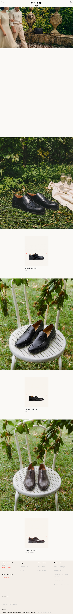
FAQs (22, 571)
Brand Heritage (59, 567)
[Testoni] (36, 3)
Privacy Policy (59, 571)
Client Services (42, 563)
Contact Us (24, 567)
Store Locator (41, 571)
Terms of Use (58, 581)
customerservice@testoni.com (44, 612)
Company (57, 563)
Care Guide (41, 567)
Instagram (4, 609)
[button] (70, 2)
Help (21, 563)
